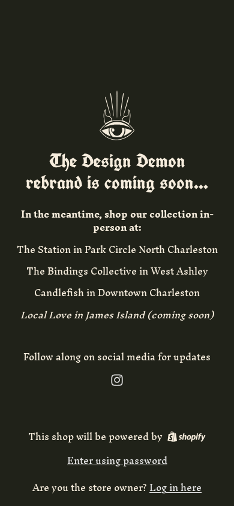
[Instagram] (117, 380)
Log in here (175, 487)
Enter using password (117, 460)
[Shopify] (186, 436)
